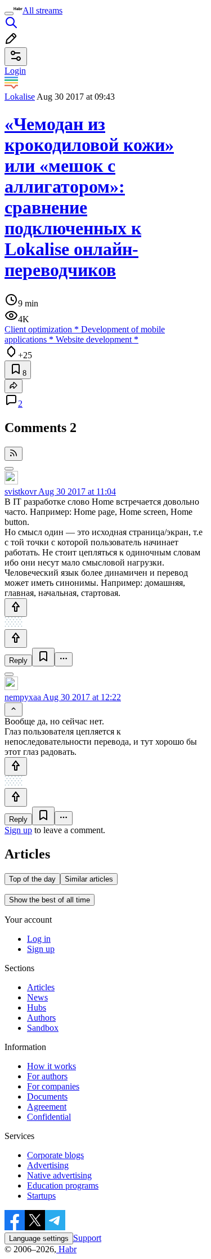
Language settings (39, 1238)
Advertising (48, 1165)
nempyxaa (23, 697)
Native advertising (59, 1175)
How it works (51, 1066)
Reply (18, 660)
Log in (39, 939)
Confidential (49, 1117)
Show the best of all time (49, 900)
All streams (42, 10)
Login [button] (15, 70)
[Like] (16, 607)
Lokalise (20, 96)
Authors (41, 1017)
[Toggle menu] (9, 13)
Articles (41, 987)
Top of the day (32, 879)
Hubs (36, 1007)
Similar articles (89, 879)
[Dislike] (16, 638)
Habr (66, 1249)
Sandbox (43, 1028)
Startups (41, 1195)
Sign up (18, 830)
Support (87, 1238)
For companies (53, 1086)
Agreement (46, 1106)
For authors (47, 1076)
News (37, 997)
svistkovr (21, 491)
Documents (47, 1096)
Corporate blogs (55, 1155)
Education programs (62, 1185)
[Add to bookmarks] (43, 657)
